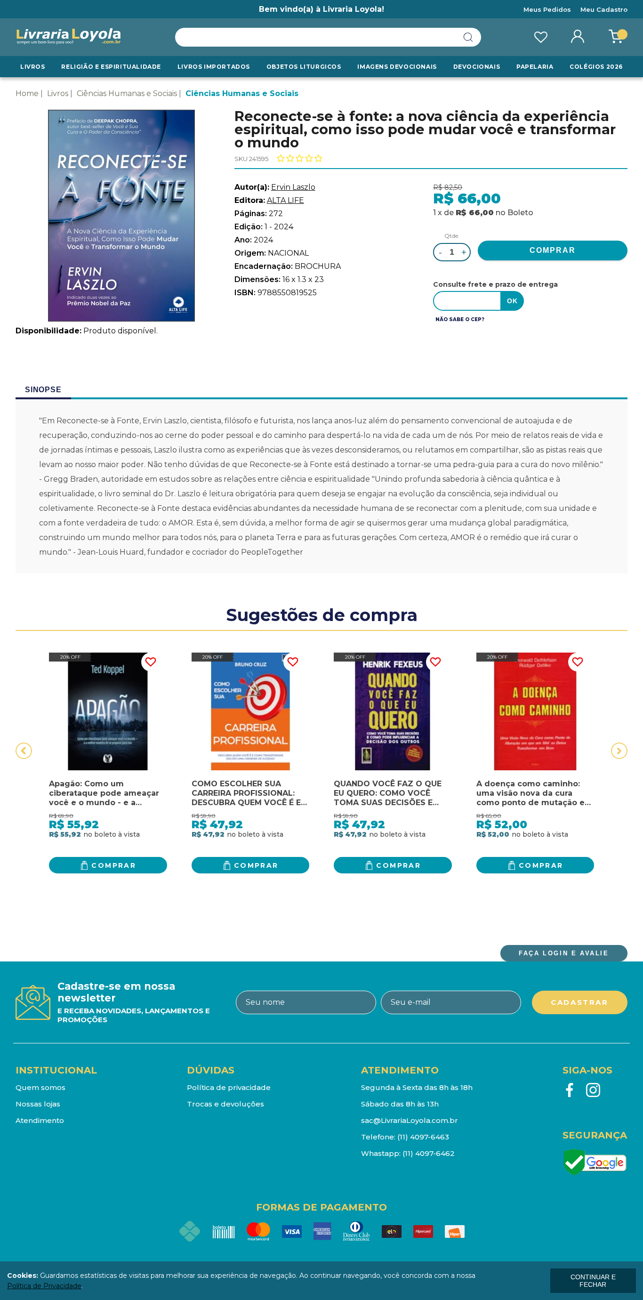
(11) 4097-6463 (423, 1136)
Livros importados (213, 66)
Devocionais (476, 66)
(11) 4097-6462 (428, 1153)
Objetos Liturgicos (303, 66)
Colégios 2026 (596, 66)
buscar (468, 37)
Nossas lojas (38, 1103)
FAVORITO (150, 662)
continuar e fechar (593, 1280)
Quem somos (40, 1087)
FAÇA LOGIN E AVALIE (564, 953)
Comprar (113, 865)
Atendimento (40, 1120)
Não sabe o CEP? (459, 319)
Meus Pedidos (547, 9)
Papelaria (534, 66)
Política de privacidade (229, 1087)
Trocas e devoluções (225, 1103)
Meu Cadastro (603, 9)
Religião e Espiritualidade (111, 66)
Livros (32, 66)
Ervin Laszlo (293, 187)
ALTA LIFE (285, 200)
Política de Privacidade (44, 1286)
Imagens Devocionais (396, 66)
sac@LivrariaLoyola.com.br (409, 1120)
